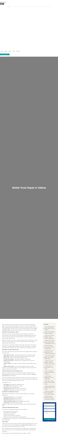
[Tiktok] (1, 4)
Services (10, 51)
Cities (14, 51)
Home (2, 51)
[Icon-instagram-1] (3, 4)
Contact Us (18, 51)
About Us (5, 51)
